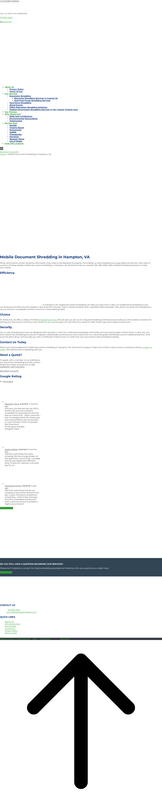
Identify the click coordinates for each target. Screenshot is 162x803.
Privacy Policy (16, 89)
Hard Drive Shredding (20, 103)
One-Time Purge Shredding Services (32, 100)
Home (3, 154)
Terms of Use (16, 91)
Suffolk (12, 132)
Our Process (11, 112)
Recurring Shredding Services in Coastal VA (36, 98)
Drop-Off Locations (14, 143)
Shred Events (16, 105)
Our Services (11, 94)
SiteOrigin (65, 639)
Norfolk (13, 125)
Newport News (16, 139)
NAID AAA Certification (20, 116)
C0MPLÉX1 (45, 639)
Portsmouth (15, 130)
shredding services (48, 320)
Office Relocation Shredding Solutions (28, 107)
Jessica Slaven (11, 449)
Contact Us (10, 628)
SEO (35, 639)
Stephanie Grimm (13, 486)
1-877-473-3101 (17, 367)
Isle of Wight (15, 141)
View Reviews (6, 508)
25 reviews (8, 381)
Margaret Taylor (12, 404)
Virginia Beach (16, 128)
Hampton (14, 137)
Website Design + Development (15, 639)
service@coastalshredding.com (21, 612)
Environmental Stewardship (23, 119)
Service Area (11, 123)
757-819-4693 (6, 18)
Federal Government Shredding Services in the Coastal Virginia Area (43, 110)
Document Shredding (20, 96)
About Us (9, 87)
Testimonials (15, 121)
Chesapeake (15, 134)
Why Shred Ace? (13, 114)
